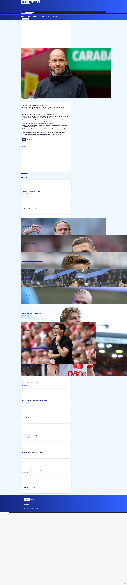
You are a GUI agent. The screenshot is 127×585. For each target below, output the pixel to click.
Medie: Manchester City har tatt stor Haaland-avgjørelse (41, 111)
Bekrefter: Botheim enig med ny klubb (31, 191)
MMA (22, 9)
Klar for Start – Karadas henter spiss (30, 208)
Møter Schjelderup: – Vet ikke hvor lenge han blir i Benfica (36, 470)
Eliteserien (23, 4)
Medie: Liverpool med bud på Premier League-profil (34, 400)
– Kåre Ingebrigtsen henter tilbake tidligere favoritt (34, 365)
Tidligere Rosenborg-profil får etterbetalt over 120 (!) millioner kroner (44, 134)
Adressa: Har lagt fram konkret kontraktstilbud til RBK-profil (36, 348)
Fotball (22, 3)
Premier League (24, 5)
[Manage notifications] (124, 583)
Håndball (23, 8)
